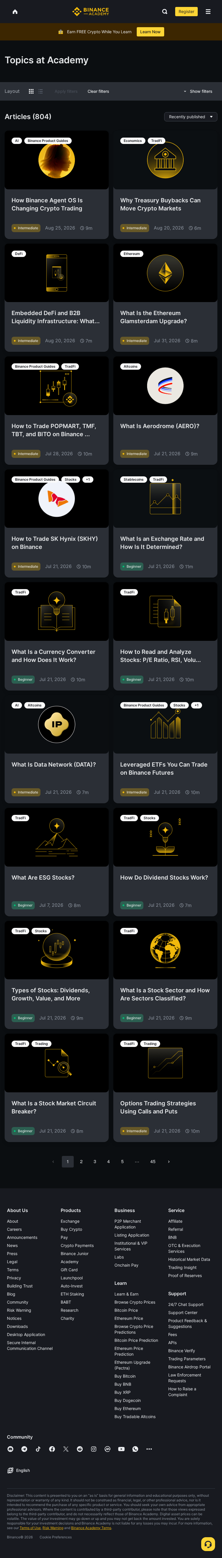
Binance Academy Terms (91, 1528)
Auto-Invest (72, 1285)
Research (69, 1310)
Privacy (14, 1277)
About (12, 1221)
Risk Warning (19, 1310)
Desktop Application (26, 1334)
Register (186, 11)
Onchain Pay (126, 1265)
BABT (66, 1302)
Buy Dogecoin (127, 1400)
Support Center (182, 1312)
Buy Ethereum (127, 1408)
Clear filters (98, 91)
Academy (70, 1261)
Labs (119, 1256)
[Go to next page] (169, 1161)
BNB (172, 1237)
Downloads (17, 1326)
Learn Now (150, 31)
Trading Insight (182, 1267)
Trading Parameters (187, 1358)
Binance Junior (74, 1253)
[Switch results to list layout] (40, 91)
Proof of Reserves (185, 1275)
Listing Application (131, 1235)
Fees (172, 1334)
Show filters (201, 91)
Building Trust (20, 1285)
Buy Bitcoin (125, 1376)
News (12, 1245)
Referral (175, 1229)
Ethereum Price (128, 1318)
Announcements (22, 1237)
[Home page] (90, 11)
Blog (11, 1293)
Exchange (70, 1221)
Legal (12, 1261)
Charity (67, 1318)
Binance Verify (181, 1350)
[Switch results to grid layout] (31, 91)
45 (153, 1161)
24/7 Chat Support (186, 1304)
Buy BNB (122, 1384)
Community (17, 1302)
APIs (172, 1342)
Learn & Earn (126, 1293)
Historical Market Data (189, 1259)
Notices (14, 1318)
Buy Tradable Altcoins (135, 1416)
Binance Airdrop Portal (189, 1366)
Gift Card (69, 1269)
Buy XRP (122, 1392)
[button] (208, 11)
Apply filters (66, 91)
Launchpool (72, 1277)
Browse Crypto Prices (134, 1302)
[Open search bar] (163, 11)
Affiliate (175, 1221)
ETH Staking (72, 1293)
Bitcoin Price (126, 1310)
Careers (14, 1229)
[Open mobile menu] (208, 11)
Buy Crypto (71, 1229)
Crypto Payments (77, 1245)
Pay (64, 1237)
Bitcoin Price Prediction (136, 1340)
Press (12, 1253)
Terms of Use (30, 1528)
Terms (12, 1269)
